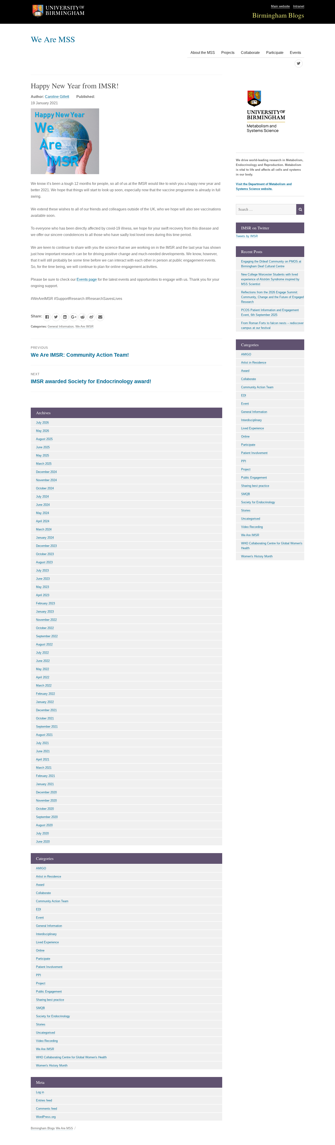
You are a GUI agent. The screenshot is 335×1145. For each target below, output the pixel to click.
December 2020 (46, 792)
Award (40, 884)
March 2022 (44, 685)
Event (40, 917)
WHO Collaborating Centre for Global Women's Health (71, 1057)
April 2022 (42, 677)
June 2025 (43, 447)
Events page (87, 279)
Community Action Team (52, 901)
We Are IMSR (84, 326)
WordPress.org (46, 1117)
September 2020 (47, 817)
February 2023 (45, 603)
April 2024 (42, 521)
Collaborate (250, 53)
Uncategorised (45, 1032)
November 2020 (46, 800)
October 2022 (45, 628)
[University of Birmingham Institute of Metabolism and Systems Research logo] (270, 113)
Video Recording (47, 1041)
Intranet (298, 6)
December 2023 (46, 546)
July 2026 (42, 422)
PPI (38, 975)
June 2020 (43, 841)
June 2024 (43, 504)
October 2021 (45, 718)
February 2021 (45, 776)
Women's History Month (51, 1065)
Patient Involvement (49, 967)
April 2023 (42, 595)
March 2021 (44, 767)
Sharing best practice (50, 999)
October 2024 (45, 488)
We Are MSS (53, 39)
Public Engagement (49, 991)
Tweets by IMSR (247, 236)
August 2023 (44, 562)
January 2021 (45, 784)
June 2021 (43, 751)
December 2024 (46, 472)
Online (40, 950)
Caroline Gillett (57, 97)
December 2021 (46, 710)
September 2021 (47, 726)
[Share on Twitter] (56, 317)
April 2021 (42, 759)
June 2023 (43, 578)
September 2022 (47, 636)
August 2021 (44, 734)
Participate (274, 53)
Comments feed (46, 1108)
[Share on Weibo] (91, 317)
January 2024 (45, 537)
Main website (280, 6)
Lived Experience (47, 942)
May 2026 (42, 430)
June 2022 (43, 661)
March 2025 (44, 463)
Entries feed (44, 1100)
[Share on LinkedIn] (65, 317)
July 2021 (42, 743)
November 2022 (46, 619)
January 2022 (45, 702)
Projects (227, 53)
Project (40, 983)
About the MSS (203, 53)
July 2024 (42, 496)
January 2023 (45, 611)
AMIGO (41, 868)
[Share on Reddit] (82, 317)
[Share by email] (100, 317)
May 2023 (42, 587)
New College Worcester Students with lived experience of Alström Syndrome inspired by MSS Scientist (270, 279)
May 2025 (42, 455)
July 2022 (42, 652)
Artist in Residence (48, 876)
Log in (40, 1092)
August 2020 (44, 825)
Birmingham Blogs (278, 14)
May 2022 (42, 669)
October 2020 (45, 808)
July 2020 (42, 833)
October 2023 (45, 554)
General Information (61, 326)
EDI (38, 909)
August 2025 (44, 439)
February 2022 (45, 693)
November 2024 (46, 480)
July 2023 (42, 570)
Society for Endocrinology (53, 1016)
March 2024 (44, 529)
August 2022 (44, 644)
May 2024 (42, 513)
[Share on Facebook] (47, 317)
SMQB (40, 1008)
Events (295, 53)
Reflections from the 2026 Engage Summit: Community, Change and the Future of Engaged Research (272, 297)
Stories (40, 1024)
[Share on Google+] (74, 317)
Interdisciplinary (46, 934)
